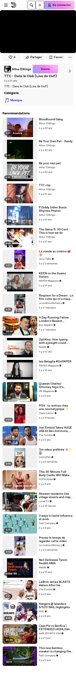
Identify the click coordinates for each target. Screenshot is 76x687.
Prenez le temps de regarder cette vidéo (53, 539)
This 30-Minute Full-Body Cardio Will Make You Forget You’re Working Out (54, 473)
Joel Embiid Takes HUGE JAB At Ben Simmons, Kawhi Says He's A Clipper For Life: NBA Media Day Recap (55, 429)
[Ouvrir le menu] (6, 5)
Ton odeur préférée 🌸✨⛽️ (55, 451)
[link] (17, 69)
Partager (36, 57)
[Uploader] (40, 5)
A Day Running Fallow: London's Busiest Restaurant (54, 319)
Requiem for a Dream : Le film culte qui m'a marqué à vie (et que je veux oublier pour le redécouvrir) (56, 297)
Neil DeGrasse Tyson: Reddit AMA (53, 561)
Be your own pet (50, 163)
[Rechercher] (31, 5)
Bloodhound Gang (51, 119)
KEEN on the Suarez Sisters (52, 275)
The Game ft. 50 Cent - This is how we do (54, 231)
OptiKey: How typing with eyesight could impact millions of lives (55, 341)
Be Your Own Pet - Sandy (56, 141)
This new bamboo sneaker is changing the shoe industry (55, 649)
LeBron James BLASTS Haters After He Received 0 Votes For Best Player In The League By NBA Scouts (54, 583)
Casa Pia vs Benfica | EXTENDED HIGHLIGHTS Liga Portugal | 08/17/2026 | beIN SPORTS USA (56, 627)
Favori (58, 57)
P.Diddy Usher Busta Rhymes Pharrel (52, 209)
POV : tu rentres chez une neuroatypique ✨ (54, 407)
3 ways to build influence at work (56, 517)
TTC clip (44, 185)
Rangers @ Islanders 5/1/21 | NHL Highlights (54, 605)
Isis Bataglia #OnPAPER (55, 361)
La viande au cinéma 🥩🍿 (55, 253)
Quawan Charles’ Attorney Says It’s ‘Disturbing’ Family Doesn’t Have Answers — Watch (56, 385)
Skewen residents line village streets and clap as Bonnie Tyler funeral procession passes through (54, 495)
